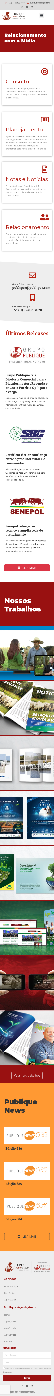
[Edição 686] (27, 1135)
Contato (8, 1341)
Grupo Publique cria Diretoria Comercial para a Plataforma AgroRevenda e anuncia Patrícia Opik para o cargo (26, 383)
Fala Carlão (9, 1293)
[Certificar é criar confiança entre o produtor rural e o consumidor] (27, 434)
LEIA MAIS (29, 568)
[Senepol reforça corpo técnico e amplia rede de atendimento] (27, 505)
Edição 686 (13, 1148)
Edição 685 (13, 1184)
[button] (41, 15)
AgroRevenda (10, 1300)
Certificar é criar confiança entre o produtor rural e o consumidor (26, 459)
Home (7, 1315)
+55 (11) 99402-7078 (27, 310)
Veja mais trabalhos (27, 1075)
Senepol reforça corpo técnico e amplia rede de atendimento (24, 530)
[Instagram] (22, 7)
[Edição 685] (27, 1170)
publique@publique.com (31, 288)
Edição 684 (13, 1219)
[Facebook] (27, 7)
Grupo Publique (11, 1286)
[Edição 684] (27, 1205)
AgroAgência (10, 1321)
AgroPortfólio (10, 1328)
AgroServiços (10, 1335)
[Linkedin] (32, 7)
